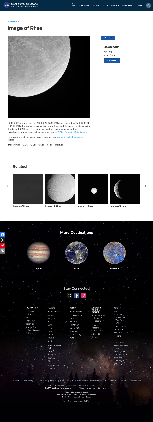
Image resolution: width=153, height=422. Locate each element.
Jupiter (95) (74, 325)
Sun (27, 317)
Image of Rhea (21, 206)
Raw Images (13, 21)
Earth (76, 268)
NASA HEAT (119, 364)
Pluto (49, 348)
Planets (51, 308)
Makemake (52, 355)
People (116, 333)
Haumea (51, 358)
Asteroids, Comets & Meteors (96, 310)
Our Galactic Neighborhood (25, 7)
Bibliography (29, 381)
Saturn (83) (74, 328)
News (115, 311)
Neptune (51, 341)
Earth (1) (73, 318)
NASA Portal (110, 381)
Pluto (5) (73, 338)
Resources (118, 326)
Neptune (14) (75, 335)
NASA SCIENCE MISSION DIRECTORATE (87, 381)
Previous (7, 186)
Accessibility (135, 381)
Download (112, 61)
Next (146, 186)
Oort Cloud (30, 324)
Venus (50, 322)
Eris (49, 361)
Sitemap (123, 381)
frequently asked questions (70, 137)
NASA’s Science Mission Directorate (92, 388)
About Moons (75, 311)
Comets (94, 337)
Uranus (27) (74, 331)
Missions (117, 336)
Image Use (64, 381)
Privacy (53, 381)
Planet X (51, 368)
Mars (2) (73, 322)
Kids (115, 339)
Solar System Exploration (25, 3)
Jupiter (38, 268)
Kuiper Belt (30, 321)
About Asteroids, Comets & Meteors (99, 318)
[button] (140, 5)
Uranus (50, 338)
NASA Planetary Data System (72, 132)
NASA (7, 5)
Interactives (118, 342)
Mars (49, 328)
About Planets (53, 311)
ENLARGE (108, 38)
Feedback (42, 381)
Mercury (114, 268)
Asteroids (95, 334)
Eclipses (29, 333)
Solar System (31, 308)
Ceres (50, 351)
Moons (72, 308)
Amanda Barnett (82, 392)
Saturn (50, 335)
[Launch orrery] (73, 6)
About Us (16, 381)
